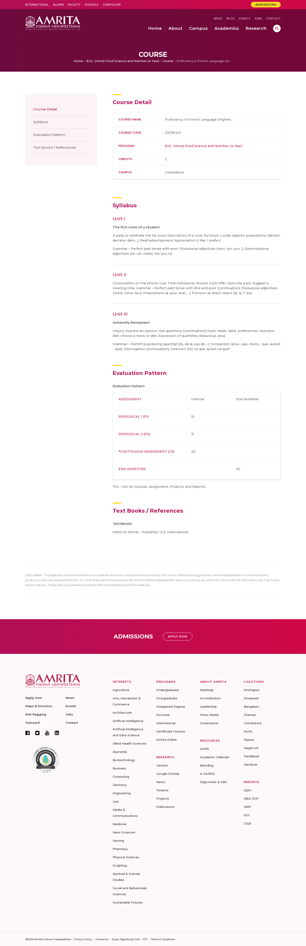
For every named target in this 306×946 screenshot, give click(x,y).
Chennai (250, 715)
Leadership (208, 706)
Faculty (74, 4)
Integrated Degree (170, 706)
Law (116, 801)
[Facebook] (27, 733)
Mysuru (249, 739)
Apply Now (177, 636)
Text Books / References (54, 147)
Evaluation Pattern (49, 135)
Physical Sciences (126, 857)
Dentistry (120, 785)
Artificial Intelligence (128, 721)
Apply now (33, 698)
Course (168, 61)
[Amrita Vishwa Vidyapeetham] (52, 22)
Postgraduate (166, 698)
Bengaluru (251, 706)
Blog (230, 18)
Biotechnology (124, 760)
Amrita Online (166, 739)
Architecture (122, 712)
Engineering (122, 793)
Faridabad (251, 756)
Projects (162, 798)
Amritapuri (251, 690)
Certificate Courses (170, 731)
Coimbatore (253, 723)
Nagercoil (251, 748)
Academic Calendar (214, 757)
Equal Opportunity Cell (126, 939)
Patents (162, 790)
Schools (91, 4)
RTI (145, 939)
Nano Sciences (124, 832)
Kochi (248, 731)
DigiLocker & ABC (213, 782)
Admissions (265, 4)
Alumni (58, 4)
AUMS (204, 749)
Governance (209, 723)
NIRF (247, 807)
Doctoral (162, 715)
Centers (162, 765)
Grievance (101, 939)
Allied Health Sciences (130, 743)
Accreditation (210, 698)
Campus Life (112, 4)
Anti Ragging (35, 714)
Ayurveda (120, 751)
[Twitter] (37, 733)
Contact (273, 18)
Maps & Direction (38, 706)
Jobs (258, 18)
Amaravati (251, 698)
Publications (165, 807)
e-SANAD (207, 773)
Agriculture (121, 690)
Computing (121, 776)
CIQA (247, 823)
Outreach (32, 722)
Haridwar (250, 764)
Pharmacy (120, 849)
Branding (206, 765)
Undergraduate (167, 690)
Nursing (118, 840)
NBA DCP (251, 798)
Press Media (209, 715)
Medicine (119, 824)
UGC (247, 815)
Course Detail (45, 109)
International (37, 4)
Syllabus (40, 122)
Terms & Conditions (163, 939)
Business (119, 768)
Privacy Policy (83, 939)
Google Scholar (167, 773)
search (277, 28)
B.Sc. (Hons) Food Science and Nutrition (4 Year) (122, 61)
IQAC (247, 790)
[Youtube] (47, 732)
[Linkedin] (57, 733)
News (218, 18)
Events (244, 18)
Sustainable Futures (128, 902)
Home (78, 61)
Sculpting (120, 865)
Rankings (207, 690)
